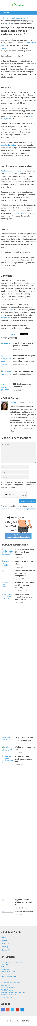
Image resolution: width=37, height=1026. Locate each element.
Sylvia (13, 402)
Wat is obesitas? (7, 997)
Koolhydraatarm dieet (19, 18)
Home (5, 18)
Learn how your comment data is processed (18, 509)
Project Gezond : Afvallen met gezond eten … (23, 902)
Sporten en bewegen (8, 988)
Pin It (13, 334)
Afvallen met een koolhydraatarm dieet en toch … (23, 758)
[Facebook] (3, 1009)
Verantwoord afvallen (8, 995)
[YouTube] (17, 1009)
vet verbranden (24, 213)
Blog (4, 937)
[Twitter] (12, 1009)
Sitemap (5, 947)
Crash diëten (5, 985)
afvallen (10, 310)
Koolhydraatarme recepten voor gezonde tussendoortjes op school (24, 358)
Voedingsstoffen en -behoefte (11, 962)
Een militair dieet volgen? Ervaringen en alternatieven (24, 597)
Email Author (26, 402)
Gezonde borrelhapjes (24, 911)
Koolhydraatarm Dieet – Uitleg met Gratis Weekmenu (24, 552)
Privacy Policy (7, 950)
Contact (5, 940)
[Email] (22, 1009)
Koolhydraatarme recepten (11, 171)
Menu (6, 12)
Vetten (3, 967)
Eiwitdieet (4, 964)
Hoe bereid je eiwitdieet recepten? (13, 992)
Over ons (5, 943)
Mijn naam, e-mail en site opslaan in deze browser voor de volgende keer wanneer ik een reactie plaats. (18, 484)
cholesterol (5, 318)
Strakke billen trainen (8, 971)
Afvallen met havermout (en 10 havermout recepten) (25, 585)
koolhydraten (6, 48)
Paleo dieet (5, 969)
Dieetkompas (11, 1021)
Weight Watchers (7, 990)
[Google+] (7, 1009)
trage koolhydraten (8, 145)
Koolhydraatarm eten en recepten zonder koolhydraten (25, 573)
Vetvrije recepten (7, 974)
